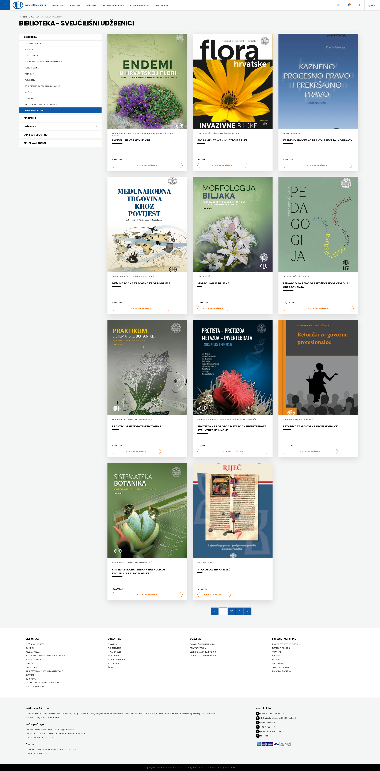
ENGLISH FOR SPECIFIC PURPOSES (286, 644)
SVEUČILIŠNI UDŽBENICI (35, 110)
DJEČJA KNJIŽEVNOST (33, 43)
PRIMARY (276, 656)
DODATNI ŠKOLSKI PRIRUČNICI (202, 644)
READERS (276, 659)
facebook (264, 736)
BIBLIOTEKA (30, 37)
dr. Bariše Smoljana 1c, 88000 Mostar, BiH (278, 718)
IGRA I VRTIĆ (113, 656)
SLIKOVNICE (29, 98)
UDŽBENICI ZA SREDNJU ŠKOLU (203, 656)
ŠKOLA (110, 667)
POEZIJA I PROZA (31, 56)
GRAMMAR (276, 652)
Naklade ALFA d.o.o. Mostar (272, 713)
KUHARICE (29, 49)
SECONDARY (277, 663)
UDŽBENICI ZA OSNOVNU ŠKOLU (203, 652)
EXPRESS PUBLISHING (35, 135)
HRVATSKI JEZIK (114, 652)
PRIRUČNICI (29, 74)
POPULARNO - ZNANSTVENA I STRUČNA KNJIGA (43, 62)
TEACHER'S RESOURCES (282, 667)
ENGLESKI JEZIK (114, 648)
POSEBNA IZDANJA (32, 68)
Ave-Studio (230, 767)
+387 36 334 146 (267, 727)
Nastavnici (161, 5)
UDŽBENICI (29, 126)
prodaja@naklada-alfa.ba (272, 731)
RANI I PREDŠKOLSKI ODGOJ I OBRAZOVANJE (42, 86)
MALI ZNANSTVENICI (116, 659)
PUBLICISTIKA (30, 80)
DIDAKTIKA (29, 118)
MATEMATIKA (113, 663)
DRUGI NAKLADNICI (34, 143)
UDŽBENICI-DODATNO (281, 671)
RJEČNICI (28, 92)
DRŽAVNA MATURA (198, 648)
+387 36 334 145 (267, 722)
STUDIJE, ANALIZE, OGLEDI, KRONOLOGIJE (41, 104)
